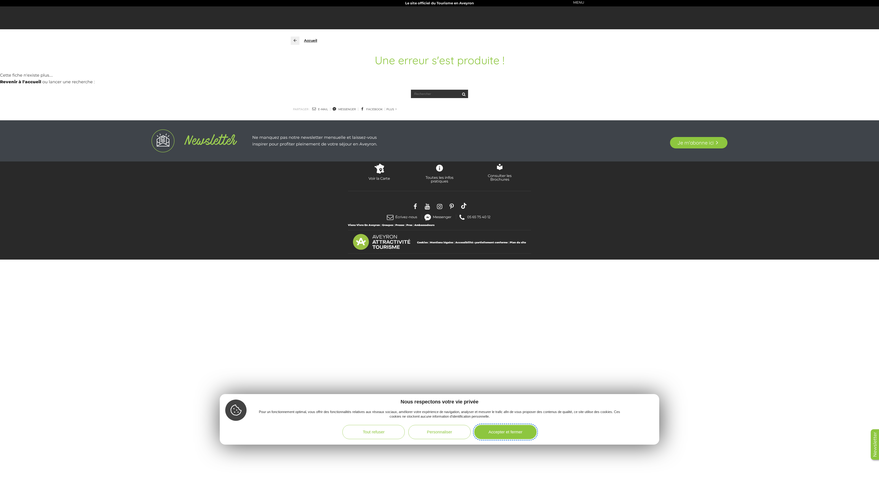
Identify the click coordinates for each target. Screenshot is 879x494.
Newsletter (875, 444)
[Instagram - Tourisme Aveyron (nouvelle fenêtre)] (439, 205)
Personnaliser (439, 432)
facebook (374, 109)
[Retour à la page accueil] (295, 41)
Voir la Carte (379, 178)
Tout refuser (374, 432)
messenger (347, 109)
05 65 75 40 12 (479, 216)
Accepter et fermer (505, 432)
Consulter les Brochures (500, 177)
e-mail (322, 109)
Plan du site (518, 242)
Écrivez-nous (406, 217)
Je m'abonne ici (695, 143)
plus (390, 109)
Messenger (442, 216)
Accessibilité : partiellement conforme (481, 242)
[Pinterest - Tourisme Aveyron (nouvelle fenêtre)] (452, 205)
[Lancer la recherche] (463, 94)
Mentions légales (441, 242)
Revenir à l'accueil (20, 81)
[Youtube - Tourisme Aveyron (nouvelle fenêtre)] (427, 205)
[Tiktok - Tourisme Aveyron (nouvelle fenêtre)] (464, 205)
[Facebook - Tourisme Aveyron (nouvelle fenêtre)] (415, 205)
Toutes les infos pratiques (439, 179)
